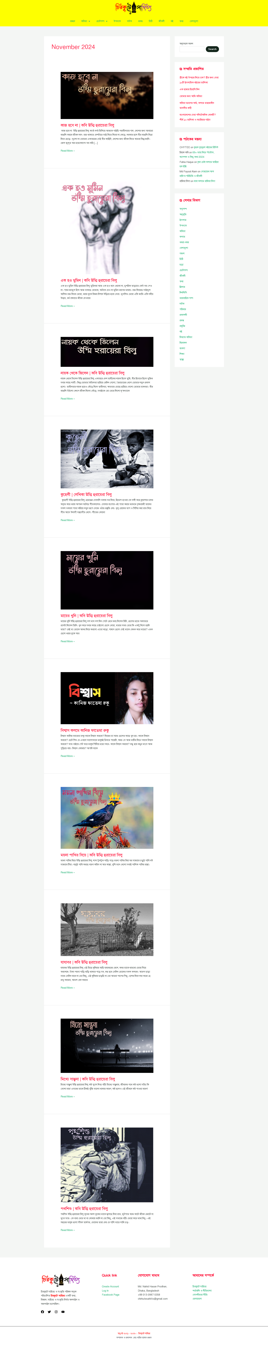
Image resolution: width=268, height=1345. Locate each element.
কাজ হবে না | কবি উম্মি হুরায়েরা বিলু (87, 125)
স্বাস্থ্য (182, 359)
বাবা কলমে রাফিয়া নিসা (204, 181)
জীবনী (162, 21)
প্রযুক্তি (182, 326)
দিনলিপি (183, 292)
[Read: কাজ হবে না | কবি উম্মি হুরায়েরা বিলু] (107, 95)
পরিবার (183, 309)
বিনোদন (183, 342)
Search (212, 49)
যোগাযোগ (197, 1298)
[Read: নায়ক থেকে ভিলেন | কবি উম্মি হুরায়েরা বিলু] (107, 351)
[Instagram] (56, 1311)
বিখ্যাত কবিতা (186, 337)
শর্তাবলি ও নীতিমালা (202, 1290)
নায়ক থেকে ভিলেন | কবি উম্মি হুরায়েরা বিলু (92, 373)
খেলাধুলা (194, 21)
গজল (182, 253)
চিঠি (150, 21)
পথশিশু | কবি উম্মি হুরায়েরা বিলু (84, 1208)
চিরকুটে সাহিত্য (200, 1286)
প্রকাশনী (183, 314)
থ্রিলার (182, 287)
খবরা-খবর (184, 242)
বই (172, 21)
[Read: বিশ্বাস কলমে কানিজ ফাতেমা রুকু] (107, 698)
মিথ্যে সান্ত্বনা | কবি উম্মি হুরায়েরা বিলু (88, 1079)
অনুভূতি (183, 214)
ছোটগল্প (100, 21)
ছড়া (181, 264)
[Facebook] (42, 1311)
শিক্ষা (182, 354)
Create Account (110, 1286)
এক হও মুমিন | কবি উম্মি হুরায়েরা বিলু (89, 280)
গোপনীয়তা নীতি (200, 1294)
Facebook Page (110, 1294)
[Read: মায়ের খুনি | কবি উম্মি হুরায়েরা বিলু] (107, 580)
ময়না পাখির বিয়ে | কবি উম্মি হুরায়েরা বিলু (91, 854)
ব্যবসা (182, 348)
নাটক (129, 21)
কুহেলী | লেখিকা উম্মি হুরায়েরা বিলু (86, 494)
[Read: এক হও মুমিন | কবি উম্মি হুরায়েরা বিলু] (107, 227)
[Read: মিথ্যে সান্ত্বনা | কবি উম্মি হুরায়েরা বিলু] (107, 1045)
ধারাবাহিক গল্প (186, 298)
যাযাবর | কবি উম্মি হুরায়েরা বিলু (84, 962)
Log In (105, 1290)
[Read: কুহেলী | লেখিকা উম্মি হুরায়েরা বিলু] (107, 458)
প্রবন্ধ (140, 21)
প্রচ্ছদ (72, 21)
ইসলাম (183, 220)
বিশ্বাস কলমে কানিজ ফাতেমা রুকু (85, 730)
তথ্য (181, 21)
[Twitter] (49, 1311)
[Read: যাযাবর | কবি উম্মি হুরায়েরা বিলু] (107, 929)
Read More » (68, 150)
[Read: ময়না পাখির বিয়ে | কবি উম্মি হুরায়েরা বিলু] (107, 817)
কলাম (182, 236)
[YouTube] (63, 1311)
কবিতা (84, 21)
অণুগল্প (183, 208)
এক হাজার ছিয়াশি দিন (189, 89)
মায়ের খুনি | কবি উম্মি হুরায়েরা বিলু (86, 615)
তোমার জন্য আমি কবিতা (191, 96)
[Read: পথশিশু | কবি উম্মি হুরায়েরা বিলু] (107, 1164)
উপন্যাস (117, 21)
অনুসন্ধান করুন (186, 43)
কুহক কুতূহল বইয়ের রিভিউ (206, 147)
